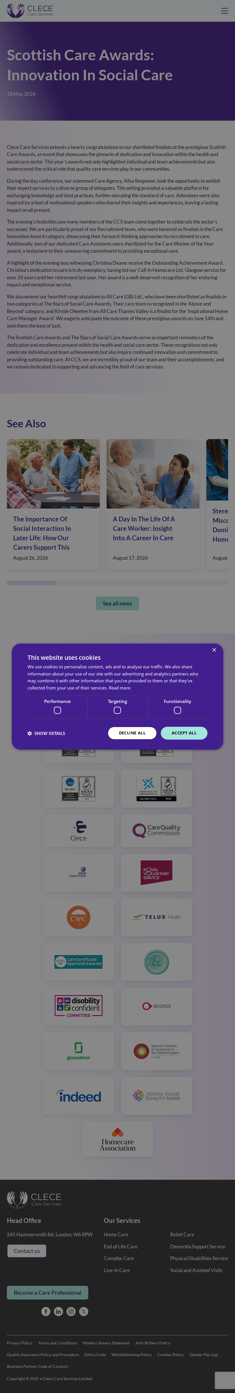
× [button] (214, 650)
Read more (119, 688)
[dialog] (117, 696)
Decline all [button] (132, 733)
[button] (46, 733)
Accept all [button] (184, 733)
